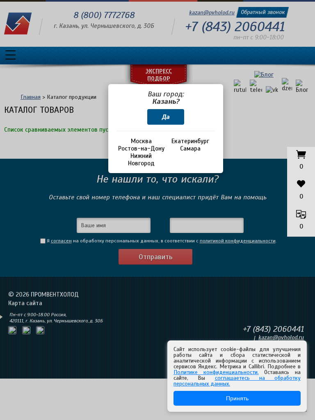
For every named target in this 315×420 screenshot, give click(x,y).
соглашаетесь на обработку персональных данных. (237, 380)
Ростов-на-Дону (141, 148)
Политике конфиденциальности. (216, 372)
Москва (141, 141)
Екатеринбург (190, 141)
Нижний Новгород (141, 159)
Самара (190, 148)
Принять (237, 398)
